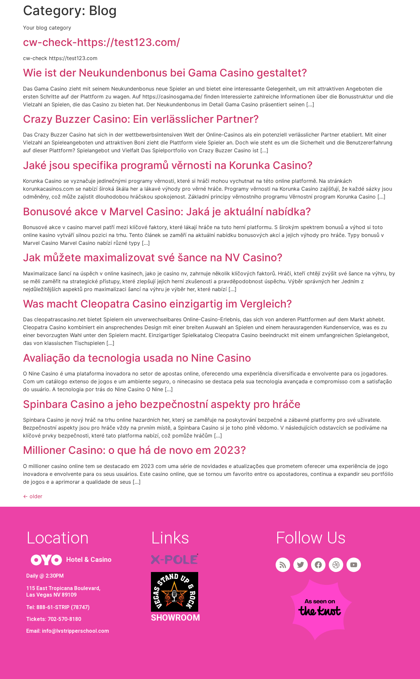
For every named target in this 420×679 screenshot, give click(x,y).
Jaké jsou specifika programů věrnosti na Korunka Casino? (168, 165)
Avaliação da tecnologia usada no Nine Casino (137, 357)
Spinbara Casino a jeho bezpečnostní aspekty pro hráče (162, 404)
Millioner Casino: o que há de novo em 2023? (134, 450)
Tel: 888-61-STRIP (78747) (58, 607)
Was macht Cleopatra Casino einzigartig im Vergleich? (157, 303)
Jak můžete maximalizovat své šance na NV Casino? (153, 257)
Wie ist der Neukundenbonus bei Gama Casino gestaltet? (165, 72)
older (32, 496)
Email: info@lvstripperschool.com (67, 631)
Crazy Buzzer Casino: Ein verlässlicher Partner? (141, 119)
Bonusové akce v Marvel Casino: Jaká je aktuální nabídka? (167, 211)
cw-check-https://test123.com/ (101, 42)
